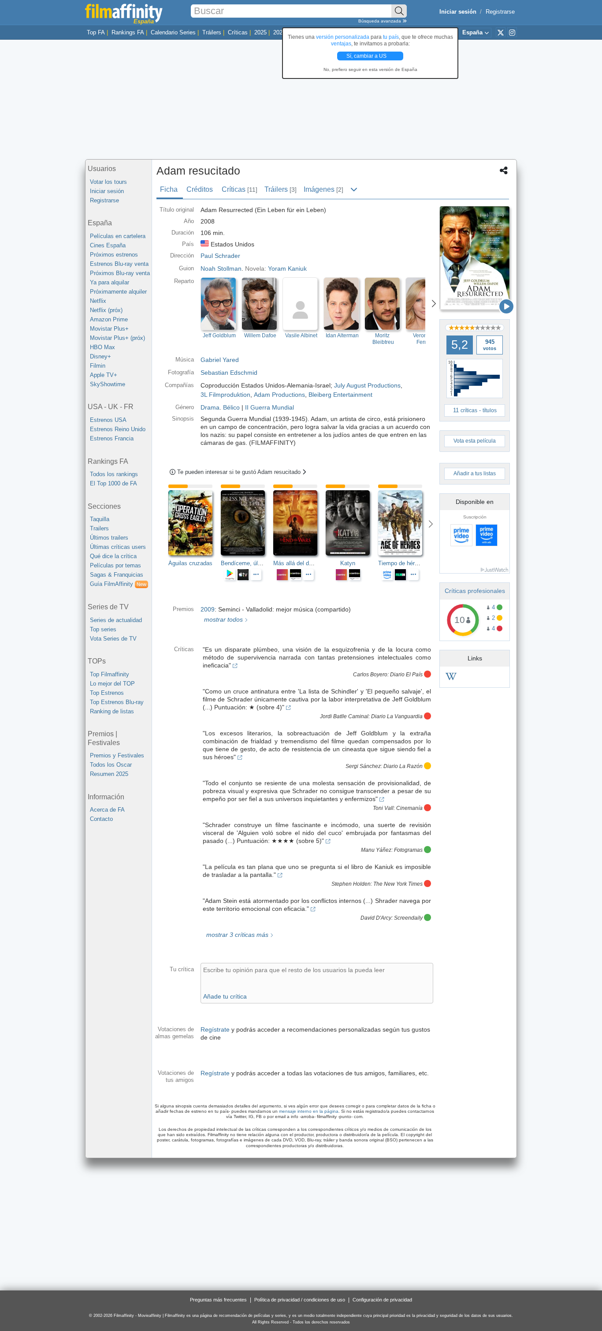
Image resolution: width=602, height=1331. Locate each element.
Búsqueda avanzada (380, 21)
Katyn (347, 563)
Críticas (238, 32)
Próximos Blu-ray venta (120, 273)
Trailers (99, 528)
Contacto (101, 819)
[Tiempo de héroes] (404, 523)
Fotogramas (408, 850)
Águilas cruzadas (190, 563)
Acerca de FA (107, 809)
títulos (490, 410)
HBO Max (102, 347)
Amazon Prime (109, 319)
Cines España (108, 245)
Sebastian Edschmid (229, 372)
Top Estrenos (107, 693)
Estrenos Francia (112, 438)
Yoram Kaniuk (287, 268)
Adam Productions (279, 394)
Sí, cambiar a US (367, 56)
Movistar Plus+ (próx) (117, 338)
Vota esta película (474, 441)
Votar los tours (108, 182)
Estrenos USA (108, 420)
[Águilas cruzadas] (194, 523)
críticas (469, 410)
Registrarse (500, 11)
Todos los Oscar (111, 764)
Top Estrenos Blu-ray (117, 702)
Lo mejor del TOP (112, 683)
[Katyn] (352, 523)
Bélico (231, 407)
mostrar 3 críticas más (236, 934)
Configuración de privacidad (382, 1299)
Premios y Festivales (117, 755)
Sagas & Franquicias (116, 574)
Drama (210, 407)
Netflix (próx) (106, 310)
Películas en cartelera (117, 236)
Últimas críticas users (118, 547)
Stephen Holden (351, 884)
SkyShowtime (107, 384)
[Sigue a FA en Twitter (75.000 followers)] (500, 32)
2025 (260, 32)
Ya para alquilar (109, 282)
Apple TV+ (103, 375)
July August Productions (367, 385)
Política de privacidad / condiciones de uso (299, 1299)
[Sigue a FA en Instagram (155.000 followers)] (512, 32)
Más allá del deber (296, 563)
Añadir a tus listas (474, 473)
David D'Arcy (375, 918)
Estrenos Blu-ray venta (119, 264)
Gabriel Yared (220, 359)
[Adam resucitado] (474, 258)
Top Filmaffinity (109, 674)
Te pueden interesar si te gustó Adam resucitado (239, 472)
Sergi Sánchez (363, 766)
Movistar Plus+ (109, 328)
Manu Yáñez (376, 850)
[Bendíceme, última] (247, 523)
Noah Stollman (221, 268)
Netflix (98, 301)
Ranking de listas (112, 711)
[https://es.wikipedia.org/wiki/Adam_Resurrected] (451, 678)
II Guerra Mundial (269, 407)
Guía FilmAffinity (118, 584)
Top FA (96, 32)
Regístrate (215, 1029)
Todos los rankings (114, 474)
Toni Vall (383, 808)
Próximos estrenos (114, 254)
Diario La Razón (403, 766)
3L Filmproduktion (225, 394)
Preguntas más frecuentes (218, 1299)
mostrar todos (223, 619)
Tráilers (211, 32)
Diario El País (406, 674)
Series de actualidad (116, 620)
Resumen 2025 (109, 774)
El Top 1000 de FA (113, 483)
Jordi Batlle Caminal (344, 716)
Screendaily (408, 918)
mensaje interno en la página (308, 1111)
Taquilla (99, 519)
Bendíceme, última (245, 563)
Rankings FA (127, 32)
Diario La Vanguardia (397, 716)
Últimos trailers (109, 537)
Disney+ (100, 356)
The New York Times (398, 884)
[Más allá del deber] (299, 523)
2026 (279, 32)
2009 (208, 609)
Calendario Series (173, 32)
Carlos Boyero (370, 674)
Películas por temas (115, 565)
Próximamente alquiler (118, 291)
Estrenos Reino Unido (117, 429)
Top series (103, 629)
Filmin (97, 365)
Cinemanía (409, 808)
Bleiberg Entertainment (340, 394)
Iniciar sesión (107, 191)
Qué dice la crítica (113, 556)
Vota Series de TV (113, 638)
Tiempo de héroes (401, 563)
